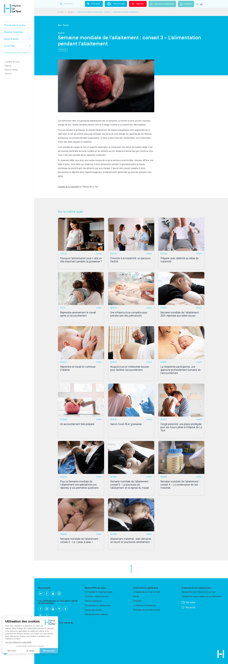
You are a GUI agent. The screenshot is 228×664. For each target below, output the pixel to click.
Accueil (60, 12)
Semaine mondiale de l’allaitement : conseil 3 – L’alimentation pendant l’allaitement (108, 12)
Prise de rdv (96, 4)
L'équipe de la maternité (68, 187)
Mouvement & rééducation (98, 605)
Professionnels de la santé (15, 53)
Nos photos (190, 607)
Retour (66, 25)
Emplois (8, 66)
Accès (136, 596)
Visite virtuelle (119, 4)
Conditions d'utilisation (144, 605)
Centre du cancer (93, 610)
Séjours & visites (11, 39)
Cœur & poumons (93, 601)
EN (201, 4)
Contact (8, 74)
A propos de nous (12, 62)
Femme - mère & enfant (97, 596)
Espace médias (11, 70)
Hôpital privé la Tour (12, 8)
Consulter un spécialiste (164, 4)
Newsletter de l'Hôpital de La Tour (199, 592)
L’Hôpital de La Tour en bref (146, 592)
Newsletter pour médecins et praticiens (202, 596)
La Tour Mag (9, 46)
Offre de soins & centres (14, 25)
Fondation (188, 4)
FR (197, 4)
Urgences (140, 4)
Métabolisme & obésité (96, 614)
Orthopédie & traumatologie (98, 592)
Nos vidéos (190, 602)
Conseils (71, 12)
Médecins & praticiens (13, 32)
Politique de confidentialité (146, 610)
